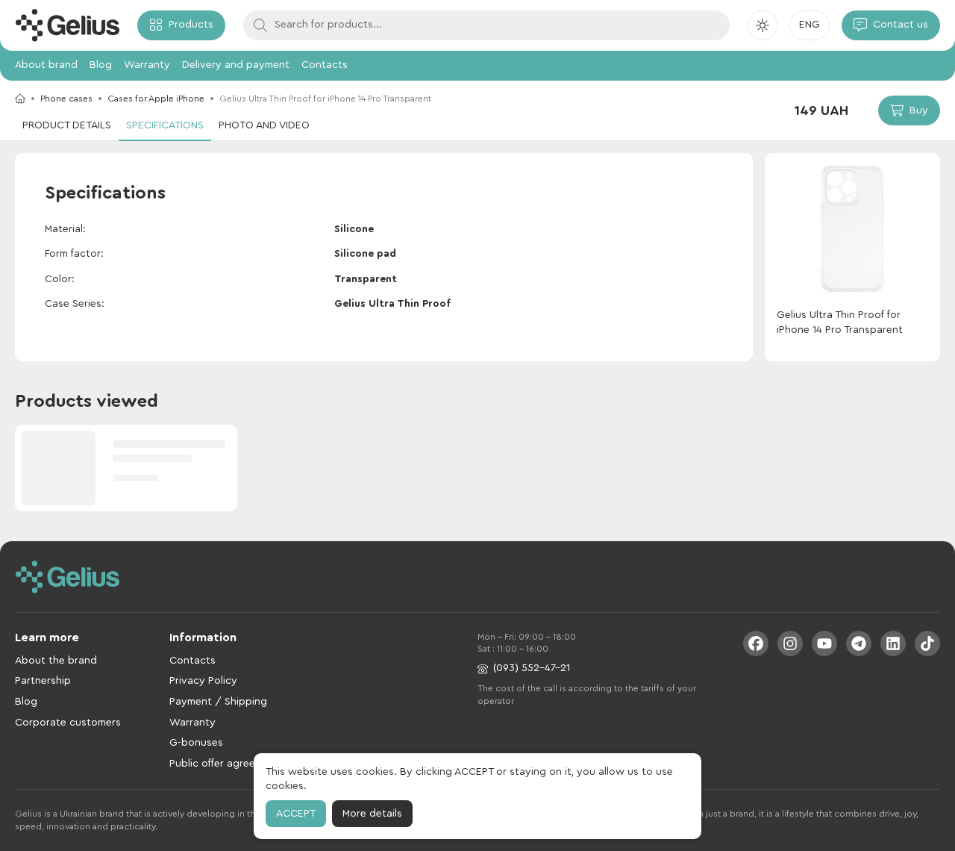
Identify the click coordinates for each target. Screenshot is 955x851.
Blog (101, 65)
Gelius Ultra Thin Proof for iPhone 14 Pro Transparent (840, 322)
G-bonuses (196, 743)
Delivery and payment (235, 65)
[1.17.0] (67, 25)
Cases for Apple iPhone (155, 98)
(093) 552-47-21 (531, 668)
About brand (46, 65)
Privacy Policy (203, 681)
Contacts (324, 65)
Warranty (147, 65)
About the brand (56, 660)
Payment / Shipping (218, 701)
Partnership (43, 681)
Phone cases (66, 98)
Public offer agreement (224, 763)
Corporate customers (68, 722)
